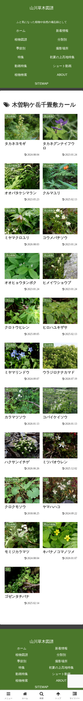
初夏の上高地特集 (61, 667)
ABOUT (61, 680)
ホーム (21, 648)
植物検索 (21, 680)
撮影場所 (61, 661)
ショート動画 (61, 674)
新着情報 (61, 648)
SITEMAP (41, 687)
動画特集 (21, 674)
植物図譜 (21, 654)
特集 (22, 667)
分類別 (61, 654)
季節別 (21, 661)
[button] (74, 596)
